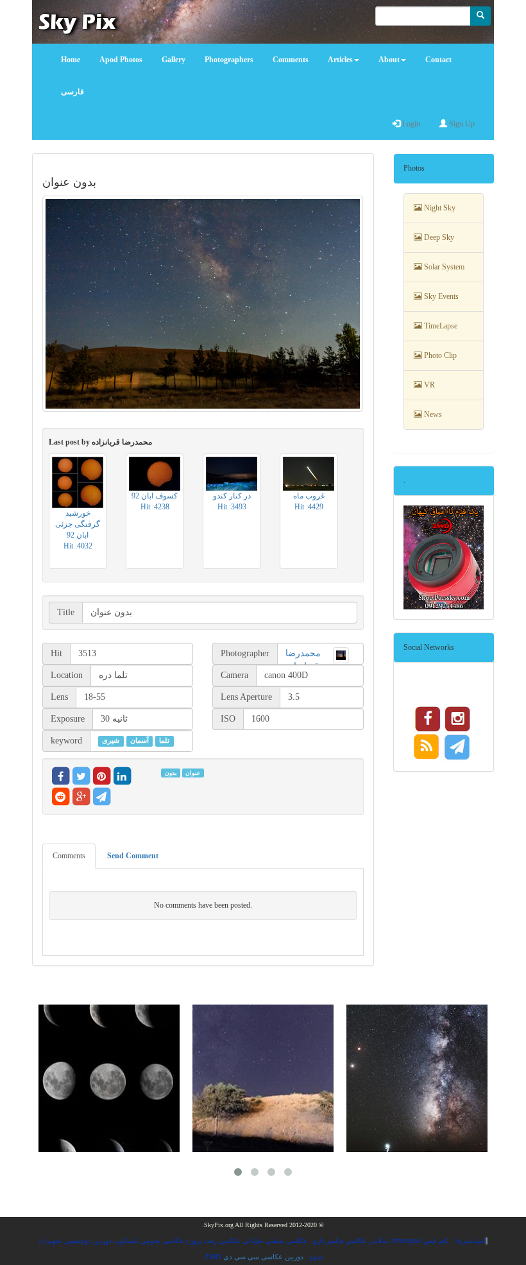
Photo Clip (439, 355)
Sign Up (461, 123)
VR (428, 384)
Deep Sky (438, 237)
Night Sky (438, 207)
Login (410, 123)
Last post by (100, 441)
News (432, 414)
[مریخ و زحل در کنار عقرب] (263, 1078)
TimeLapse (439, 325)
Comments (69, 855)
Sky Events (440, 296)
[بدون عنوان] (203, 304)
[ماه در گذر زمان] (109, 1078)
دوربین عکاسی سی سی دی (263, 1257)
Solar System (443, 266)
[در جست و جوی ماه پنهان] (417, 1078)
